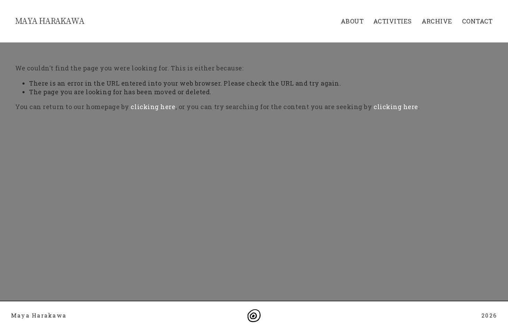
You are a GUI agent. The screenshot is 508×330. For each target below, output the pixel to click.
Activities (392, 21)
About (352, 21)
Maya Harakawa (49, 21)
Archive (437, 21)
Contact (477, 21)
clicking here (153, 107)
